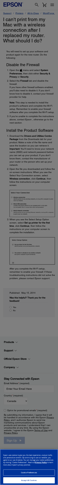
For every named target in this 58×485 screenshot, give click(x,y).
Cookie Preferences (29, 472)
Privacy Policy (41, 462)
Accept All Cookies (29, 480)
